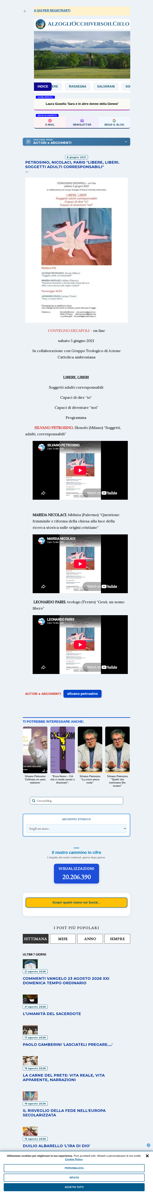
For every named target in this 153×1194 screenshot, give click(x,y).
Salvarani (89, 86)
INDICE (43, 86)
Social (114, 86)
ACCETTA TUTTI (74, 1187)
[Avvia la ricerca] (33, 800)
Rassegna (60, 86)
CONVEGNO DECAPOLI (69, 330)
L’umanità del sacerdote (52, 1014)
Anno (90, 938)
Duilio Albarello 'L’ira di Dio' (56, 1146)
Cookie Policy (74, 1159)
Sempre (117, 938)
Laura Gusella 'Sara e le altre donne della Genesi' (82, 104)
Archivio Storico (76, 819)
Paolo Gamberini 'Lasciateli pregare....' (68, 1044)
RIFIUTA (74, 1177)
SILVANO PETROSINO (54, 427)
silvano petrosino (82, 694)
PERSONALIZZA (74, 1168)
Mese (63, 938)
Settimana (35, 938)
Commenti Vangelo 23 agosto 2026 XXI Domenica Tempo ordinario (66, 980)
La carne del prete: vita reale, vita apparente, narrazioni (64, 1077)
